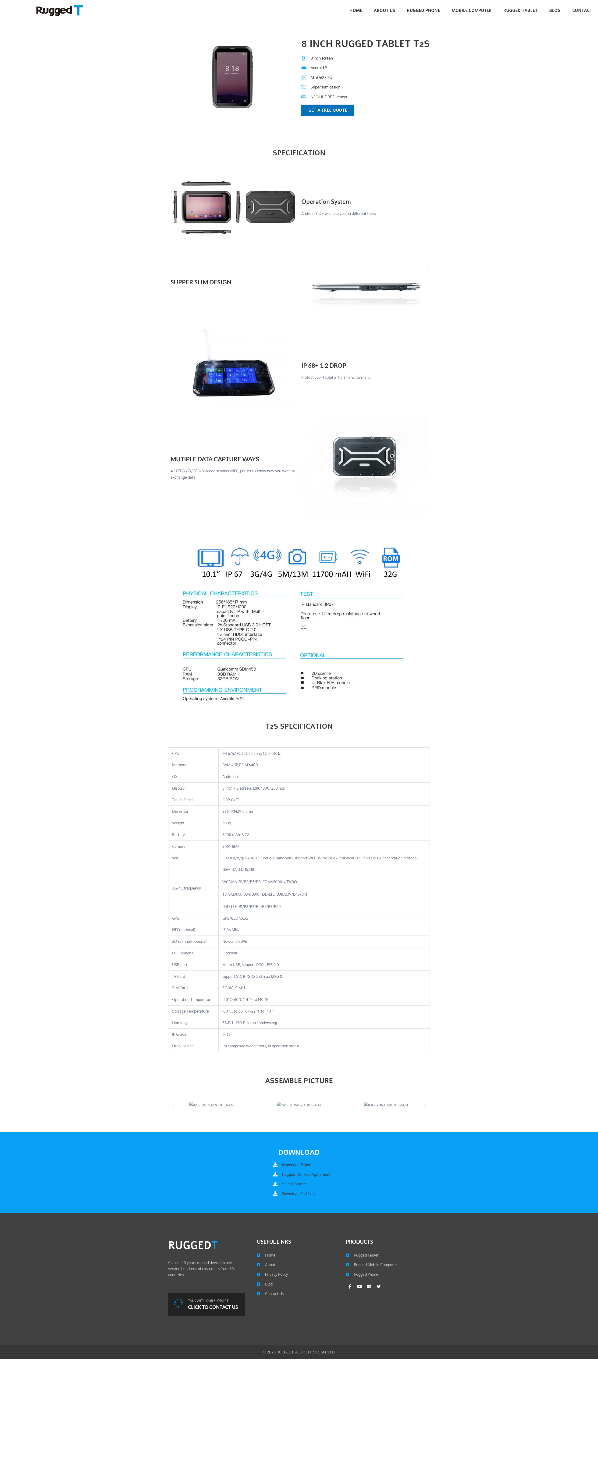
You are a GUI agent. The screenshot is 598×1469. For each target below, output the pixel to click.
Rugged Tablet (520, 10)
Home (355, 10)
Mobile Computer (472, 10)
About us (384, 10)
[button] (173, 1105)
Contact (582, 10)
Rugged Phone (423, 10)
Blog (555, 10)
